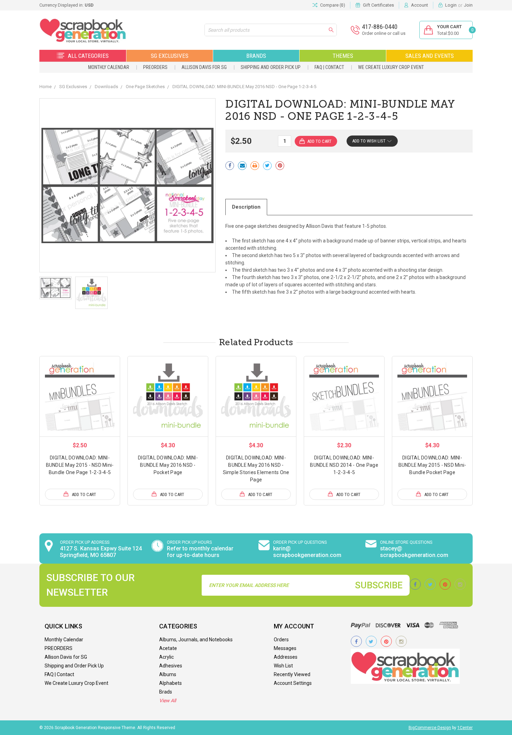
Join (468, 5)
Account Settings (293, 683)
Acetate (168, 648)
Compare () (332, 5)
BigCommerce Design (430, 727)
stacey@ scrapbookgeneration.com (414, 551)
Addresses (285, 657)
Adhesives (170, 665)
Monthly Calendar (108, 67)
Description (246, 207)
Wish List (283, 665)
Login (451, 5)
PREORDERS (155, 67)
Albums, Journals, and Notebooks (196, 639)
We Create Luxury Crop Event (391, 67)
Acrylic (166, 657)
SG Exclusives (169, 55)
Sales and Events (429, 55)
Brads (165, 692)
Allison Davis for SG (204, 67)
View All (167, 700)
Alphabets (170, 683)
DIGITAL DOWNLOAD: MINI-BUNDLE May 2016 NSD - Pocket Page (168, 465)
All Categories (88, 55)
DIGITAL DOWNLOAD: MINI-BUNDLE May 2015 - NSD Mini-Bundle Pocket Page (432, 465)
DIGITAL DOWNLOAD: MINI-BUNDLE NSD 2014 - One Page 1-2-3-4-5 (344, 465)
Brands (256, 55)
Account (419, 5)
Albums (167, 674)
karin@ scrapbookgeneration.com (307, 551)
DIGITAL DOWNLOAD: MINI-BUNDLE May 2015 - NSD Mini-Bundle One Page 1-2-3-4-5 (80, 465)
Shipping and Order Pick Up (271, 67)
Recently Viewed (292, 674)
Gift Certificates (378, 5)
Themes (343, 55)
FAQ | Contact (329, 67)
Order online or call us (383, 33)
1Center (465, 727)
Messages (285, 648)
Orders (281, 639)
